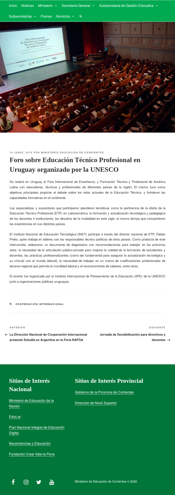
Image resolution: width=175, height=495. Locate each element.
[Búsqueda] (81, 16)
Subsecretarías (20, 16)
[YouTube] (51, 481)
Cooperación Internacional (40, 304)
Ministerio (45, 5)
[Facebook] (13, 481)
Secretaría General (76, 5)
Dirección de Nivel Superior (96, 402)
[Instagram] (26, 481)
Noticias (27, 5)
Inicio (13, 5)
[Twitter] (39, 481)
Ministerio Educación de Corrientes (72, 152)
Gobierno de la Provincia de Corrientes (104, 392)
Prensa (46, 16)
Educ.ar (15, 416)
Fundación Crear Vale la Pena (32, 454)
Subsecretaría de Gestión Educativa (126, 5)
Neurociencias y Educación (30, 443)
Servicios (63, 16)
